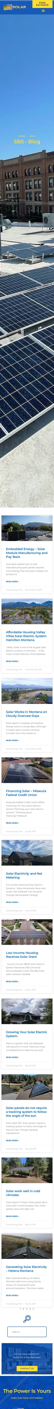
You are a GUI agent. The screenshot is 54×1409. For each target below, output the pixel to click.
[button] (43, 10)
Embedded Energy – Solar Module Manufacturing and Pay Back (27, 553)
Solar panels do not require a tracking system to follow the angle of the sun (26, 1112)
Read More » (12, 581)
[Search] (41, 1332)
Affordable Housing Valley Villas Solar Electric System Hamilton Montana (26, 636)
